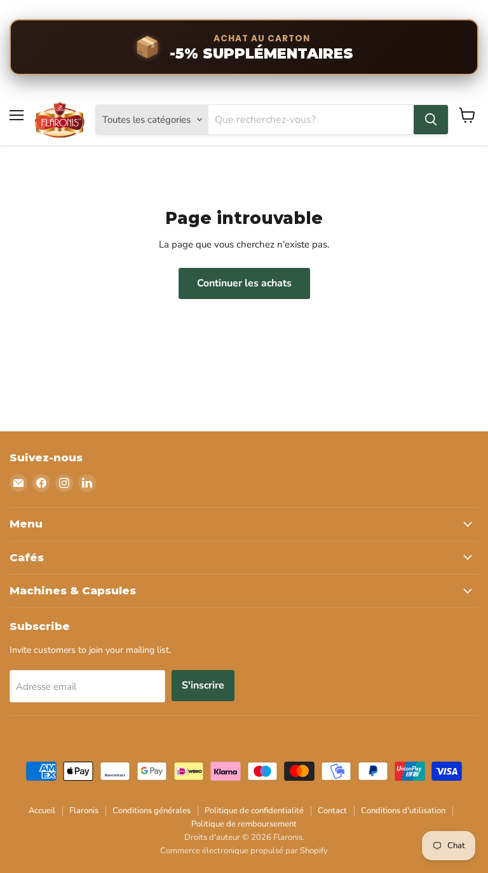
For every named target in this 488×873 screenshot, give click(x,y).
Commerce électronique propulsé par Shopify (244, 850)
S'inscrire (203, 685)
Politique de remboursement (244, 824)
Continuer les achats (244, 283)
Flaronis (83, 810)
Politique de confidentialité (254, 810)
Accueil (42, 810)
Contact (332, 810)
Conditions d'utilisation (403, 810)
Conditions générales (151, 810)
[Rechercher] (431, 119)
